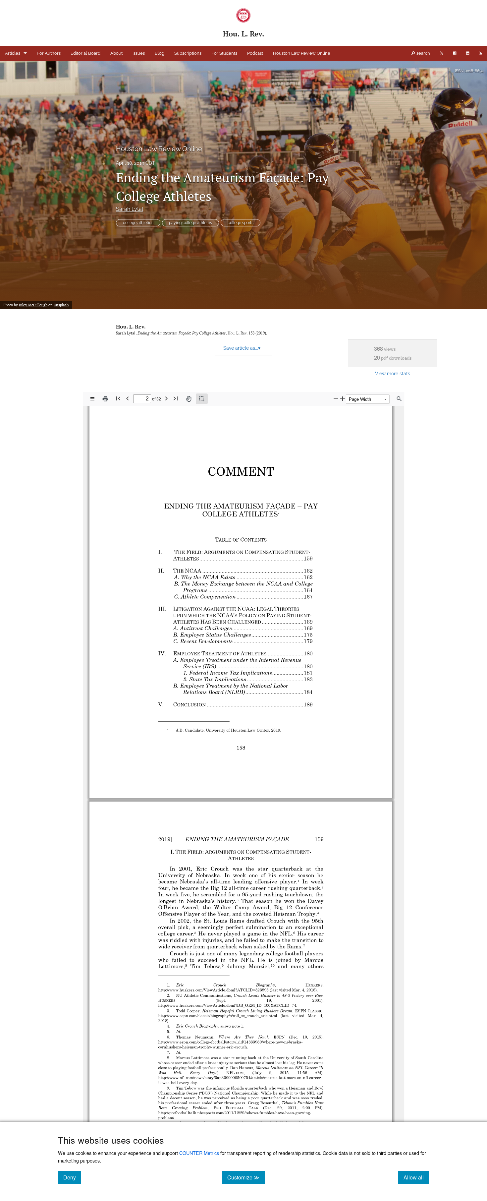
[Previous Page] (128, 398)
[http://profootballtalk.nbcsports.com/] (191, 1112)
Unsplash (61, 305)
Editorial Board (85, 53)
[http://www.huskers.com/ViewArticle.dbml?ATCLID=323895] (214, 989)
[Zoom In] (343, 398)
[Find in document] (399, 398)
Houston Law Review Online (301, 53)
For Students (224, 53)
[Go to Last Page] (176, 398)
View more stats (392, 373)
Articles (12, 53)
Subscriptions (187, 53)
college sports (240, 222)
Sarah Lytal (129, 209)
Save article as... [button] (241, 348)
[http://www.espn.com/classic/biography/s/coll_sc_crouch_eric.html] (219, 1015)
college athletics (138, 222)
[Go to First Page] (118, 398)
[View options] (92, 399)
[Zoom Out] (336, 398)
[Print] (105, 398)
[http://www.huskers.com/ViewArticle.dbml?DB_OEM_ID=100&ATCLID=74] (228, 1005)
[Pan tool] (188, 398)
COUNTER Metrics (199, 1152)
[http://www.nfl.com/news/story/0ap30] (192, 1077)
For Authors (49, 53)
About (116, 53)
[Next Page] (166, 398)
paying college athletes (190, 222)
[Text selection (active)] (202, 398)
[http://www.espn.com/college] (184, 1041)
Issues (139, 53)
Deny (72, 1177)
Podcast (255, 53)
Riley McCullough (33, 305)
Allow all (416, 1177)
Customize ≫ (246, 1177)
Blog (159, 53)
